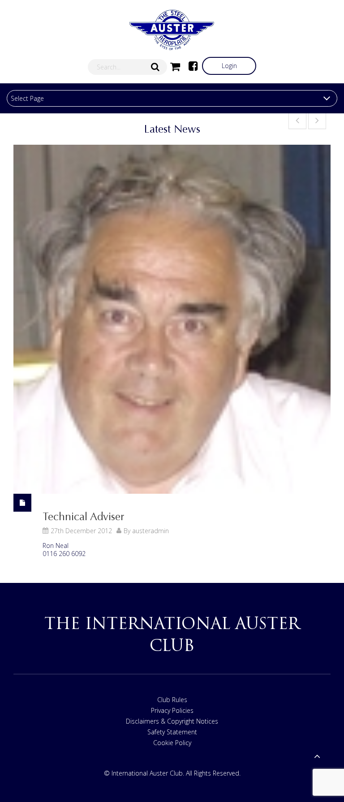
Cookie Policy (172, 742)
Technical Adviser (83, 516)
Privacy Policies (172, 710)
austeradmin (150, 530)
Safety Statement (172, 732)
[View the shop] (175, 66)
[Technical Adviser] (172, 319)
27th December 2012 (81, 530)
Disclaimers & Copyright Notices (172, 721)
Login (229, 65)
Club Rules (172, 699)
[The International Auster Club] (172, 30)
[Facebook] (193, 65)
